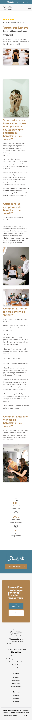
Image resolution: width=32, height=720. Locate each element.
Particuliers (16, 665)
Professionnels (16, 656)
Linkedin (16, 701)
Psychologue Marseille (16, 662)
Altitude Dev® (7, 710)
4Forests (21, 712)
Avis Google (16, 683)
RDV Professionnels (16, 613)
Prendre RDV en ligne (17, 566)
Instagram (16, 698)
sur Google (14, 22)
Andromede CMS (17, 710)
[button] (29, 7)
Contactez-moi (16, 686)
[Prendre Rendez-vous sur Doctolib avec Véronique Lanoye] (10, 2)
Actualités (16, 668)
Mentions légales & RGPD (12, 715)
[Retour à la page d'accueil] (7, 7)
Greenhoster (14, 712)
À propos (16, 677)
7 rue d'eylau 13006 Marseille (16, 649)
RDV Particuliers (16, 605)
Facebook (16, 695)
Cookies (24, 715)
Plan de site (16, 680)
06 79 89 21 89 (23, 2)
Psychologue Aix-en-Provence (16, 659)
